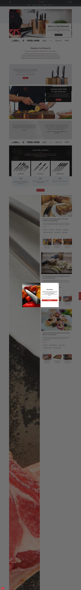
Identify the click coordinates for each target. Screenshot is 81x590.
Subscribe (49, 300)
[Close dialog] (57, 283)
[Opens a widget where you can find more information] (2, 588)
